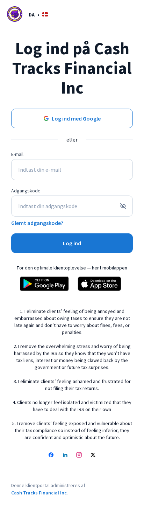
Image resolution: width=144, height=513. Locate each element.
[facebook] (51, 455)
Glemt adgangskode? (37, 222)
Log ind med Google (76, 118)
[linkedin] (65, 455)
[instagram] (79, 455)
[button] (38, 14)
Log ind (72, 243)
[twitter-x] (93, 455)
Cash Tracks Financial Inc (39, 492)
